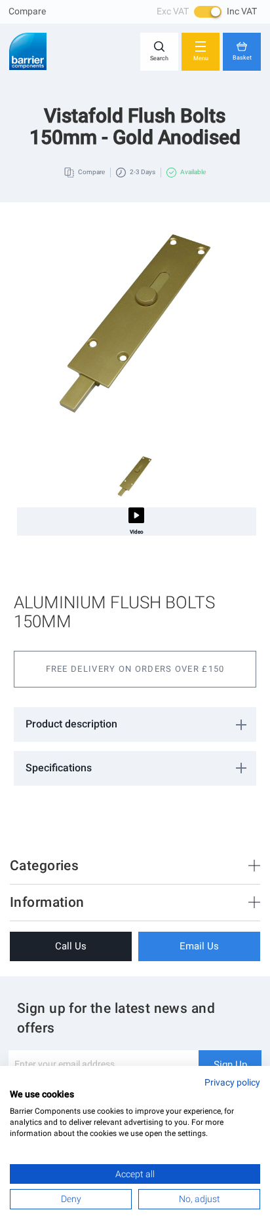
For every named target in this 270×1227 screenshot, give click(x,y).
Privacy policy (232, 1082)
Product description (71, 724)
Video (137, 532)
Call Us (71, 946)
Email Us (199, 946)
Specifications (59, 767)
